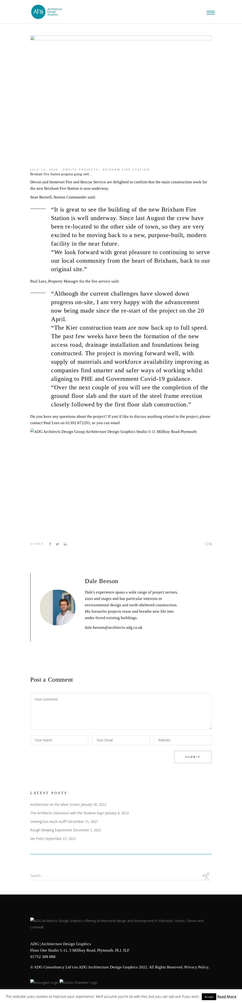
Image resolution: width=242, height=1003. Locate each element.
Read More (226, 996)
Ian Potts (37, 838)
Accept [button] (209, 997)
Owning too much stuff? (48, 821)
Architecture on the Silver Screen (55, 804)
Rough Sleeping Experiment (51, 830)
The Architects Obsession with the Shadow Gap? (67, 813)
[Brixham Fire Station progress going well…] (57, 607)
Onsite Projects (81, 169)
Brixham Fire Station (126, 169)
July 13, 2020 (44, 169)
